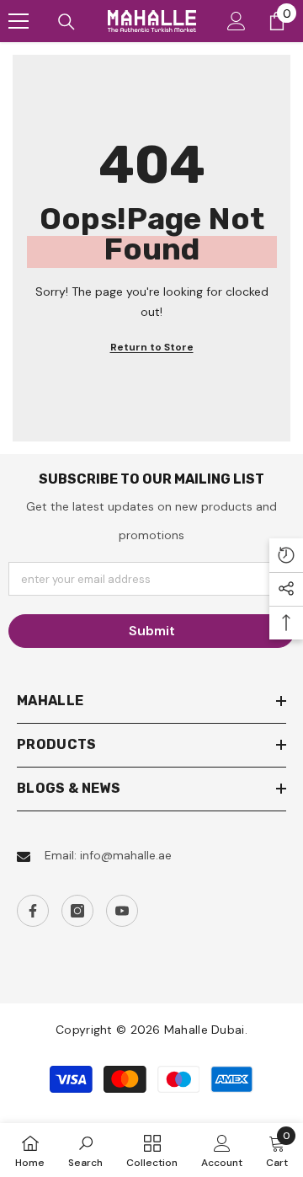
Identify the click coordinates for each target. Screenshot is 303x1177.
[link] (85, 1150)
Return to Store (152, 347)
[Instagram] (77, 911)
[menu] (18, 21)
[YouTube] (122, 911)
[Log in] (236, 21)
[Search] (66, 22)
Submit (152, 630)
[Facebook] (33, 911)
